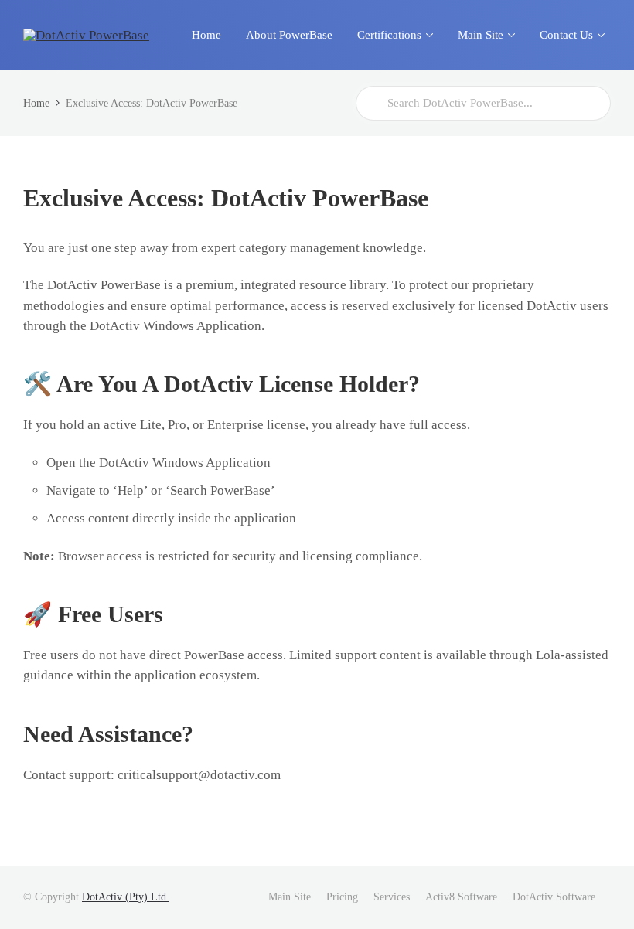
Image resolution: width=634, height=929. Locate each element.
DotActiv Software (554, 897)
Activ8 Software (461, 897)
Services (391, 897)
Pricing (342, 897)
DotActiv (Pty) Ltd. (125, 897)
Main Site (289, 897)
